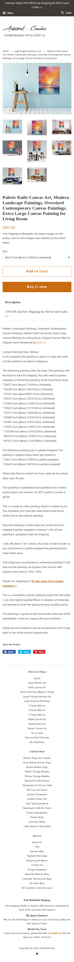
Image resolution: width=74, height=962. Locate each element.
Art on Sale (37, 733)
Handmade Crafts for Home (37, 808)
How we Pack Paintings (37, 737)
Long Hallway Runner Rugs (37, 762)
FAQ (37, 846)
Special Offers (37, 851)
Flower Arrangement (37, 812)
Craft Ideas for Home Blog (37, 826)
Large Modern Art (37, 682)
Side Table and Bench (37, 803)
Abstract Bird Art (37, 723)
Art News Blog (37, 883)
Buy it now (37, 287)
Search (37, 678)
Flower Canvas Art (37, 728)
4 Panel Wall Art (37, 710)
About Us (37, 842)
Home (6, 51)
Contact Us (37, 865)
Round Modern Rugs (37, 767)
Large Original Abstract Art (27, 51)
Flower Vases (37, 817)
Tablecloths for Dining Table (37, 785)
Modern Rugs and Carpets (37, 757)
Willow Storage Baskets (37, 776)
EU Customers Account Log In (37, 887)
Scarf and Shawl (37, 821)
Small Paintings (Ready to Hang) (37, 691)
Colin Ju (40, 342)
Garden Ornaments (37, 794)
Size (5, 251)
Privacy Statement (37, 869)
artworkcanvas (47, 948)
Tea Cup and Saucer (37, 789)
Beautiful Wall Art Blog (37, 874)
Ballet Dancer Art (37, 719)
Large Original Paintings (37, 701)
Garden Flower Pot (37, 798)
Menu (10, 12)
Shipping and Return (37, 860)
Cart (68, 13)
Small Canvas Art (37, 687)
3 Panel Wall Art (37, 705)
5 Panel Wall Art (37, 714)
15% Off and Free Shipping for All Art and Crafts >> (36, 314)
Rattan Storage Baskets (37, 771)
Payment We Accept (37, 855)
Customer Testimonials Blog (37, 878)
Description (12, 302)
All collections (37, 742)
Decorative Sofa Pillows (37, 780)
